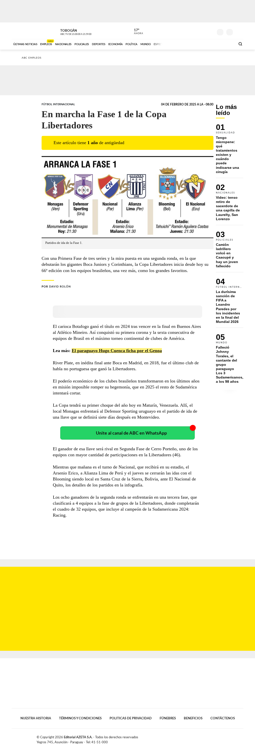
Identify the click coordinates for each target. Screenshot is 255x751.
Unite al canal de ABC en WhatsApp (131, 433)
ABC (24, 30)
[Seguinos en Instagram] (210, 31)
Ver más (229, 151)
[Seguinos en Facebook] (188, 31)
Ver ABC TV (85, 31)
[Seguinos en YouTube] (202, 31)
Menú (239, 31)
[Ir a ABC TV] (191, 44)
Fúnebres (168, 718)
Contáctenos (222, 718)
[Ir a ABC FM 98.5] (225, 44)
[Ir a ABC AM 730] (205, 44)
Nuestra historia (35, 718)
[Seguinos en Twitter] (195, 31)
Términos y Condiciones (80, 718)
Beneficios (193, 718)
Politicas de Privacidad (131, 718)
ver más (135, 32)
